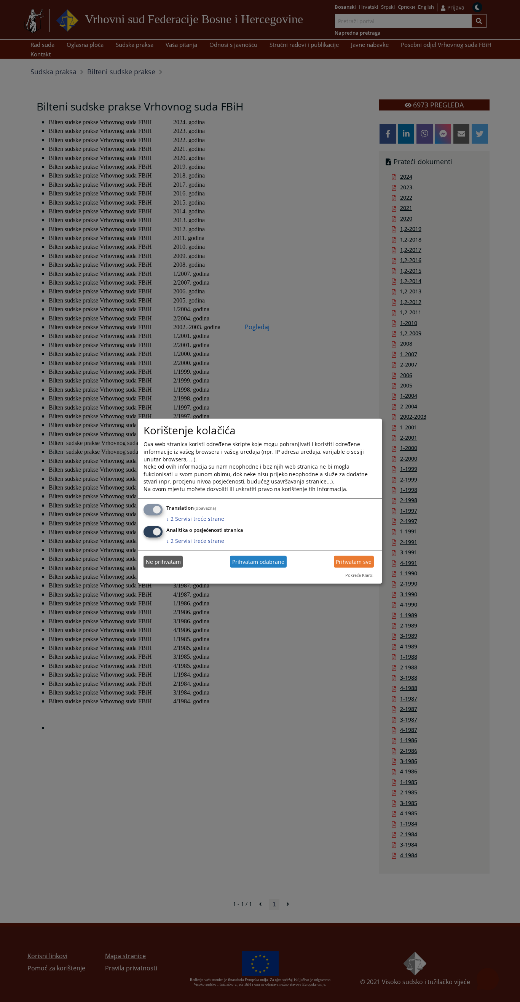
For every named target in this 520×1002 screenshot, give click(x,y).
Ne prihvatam (163, 561)
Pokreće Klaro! (359, 575)
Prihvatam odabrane (258, 561)
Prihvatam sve (354, 561)
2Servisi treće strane (195, 518)
